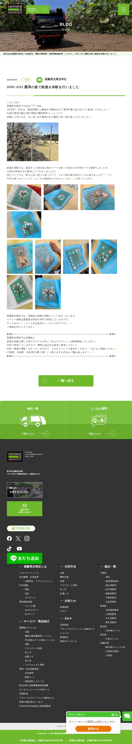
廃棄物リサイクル (28, 627)
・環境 (26, 589)
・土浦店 (107, 655)
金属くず (64, 593)
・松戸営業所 (110, 589)
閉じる (115, 715)
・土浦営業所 (110, 614)
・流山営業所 (110, 585)
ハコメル (64, 633)
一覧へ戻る (66, 380)
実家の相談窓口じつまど (31, 702)
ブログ (63, 611)
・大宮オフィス (111, 639)
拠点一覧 (110, 566)
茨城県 (103, 606)
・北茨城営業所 (111, 610)
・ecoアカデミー (31, 610)
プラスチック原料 (68, 585)
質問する (93, 728)
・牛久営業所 (110, 618)
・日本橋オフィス (112, 630)
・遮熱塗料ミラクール (33, 681)
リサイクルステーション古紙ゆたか (36, 698)
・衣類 (26, 644)
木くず (63, 589)
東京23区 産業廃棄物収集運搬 (33, 685)
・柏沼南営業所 (111, 581)
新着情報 (64, 607)
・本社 (106, 577)
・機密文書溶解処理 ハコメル (37, 636)
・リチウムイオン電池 (33, 665)
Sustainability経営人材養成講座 (35, 706)
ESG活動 (23, 585)
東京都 (103, 626)
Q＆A (68, 618)
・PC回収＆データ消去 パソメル (39, 640)
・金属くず (28, 656)
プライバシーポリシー (66, 726)
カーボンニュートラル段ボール (34, 689)
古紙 (62, 573)
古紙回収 (64, 625)
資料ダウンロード (68, 641)
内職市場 (23, 693)
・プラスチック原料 (32, 648)
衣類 (62, 581)
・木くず (27, 652)
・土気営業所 (110, 602)
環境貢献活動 (25, 602)
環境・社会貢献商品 (29, 669)
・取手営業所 (110, 622)
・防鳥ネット (29, 677)
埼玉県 (103, 635)
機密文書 (64, 577)
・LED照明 (28, 673)
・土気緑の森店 (111, 651)
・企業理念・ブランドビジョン (38, 581)
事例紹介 (64, 637)
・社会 (26, 593)
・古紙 (26, 632)
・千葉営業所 (110, 597)
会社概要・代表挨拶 (29, 577)
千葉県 (103, 573)
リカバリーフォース (29, 573)
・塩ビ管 (27, 660)
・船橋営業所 (110, 593)
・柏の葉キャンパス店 (114, 647)
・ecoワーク (29, 614)
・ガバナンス (29, 597)
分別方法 (70, 566)
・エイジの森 (29, 606)
